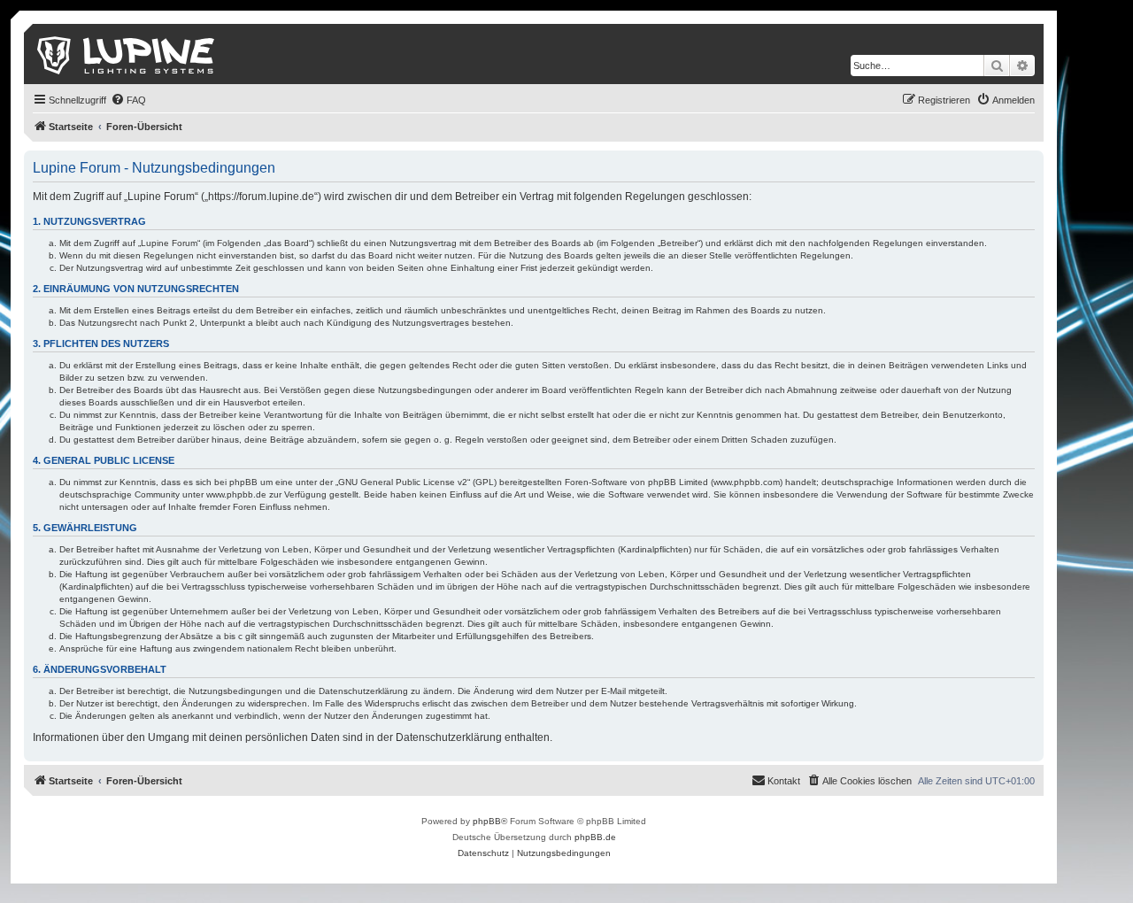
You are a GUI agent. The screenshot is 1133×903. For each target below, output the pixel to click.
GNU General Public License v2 (402, 482)
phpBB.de (595, 837)
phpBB (487, 821)
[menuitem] (128, 100)
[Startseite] (127, 54)
